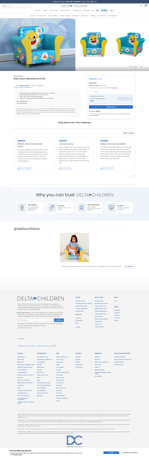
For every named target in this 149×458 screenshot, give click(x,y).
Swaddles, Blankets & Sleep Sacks (26, 402)
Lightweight (79, 365)
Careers (78, 327)
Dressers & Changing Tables (26, 365)
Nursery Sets (21, 357)
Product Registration (101, 311)
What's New (86, 10)
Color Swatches (99, 327)
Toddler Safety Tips (81, 309)
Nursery (32, 16)
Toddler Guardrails (119, 357)
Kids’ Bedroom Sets (42, 357)
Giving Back (79, 320)
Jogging (78, 359)
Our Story (78, 318)
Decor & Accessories (24, 380)
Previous (129, 175)
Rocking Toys (60, 380)
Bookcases (21, 385)
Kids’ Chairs (40, 372)
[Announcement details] (55, 346)
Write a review (129, 133)
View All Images (133, 67)
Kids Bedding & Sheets (43, 383)
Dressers (39, 365)
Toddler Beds (41, 362)
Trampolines (60, 383)
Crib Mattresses (22, 372)
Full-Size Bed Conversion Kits (122, 359)
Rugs (19, 388)
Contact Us (98, 324)
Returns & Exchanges (101, 319)
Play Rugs (59, 385)
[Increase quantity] (96, 91)
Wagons (68, 16)
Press (77, 323)
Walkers (97, 367)
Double (78, 362)
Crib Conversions (65, 10)
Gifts (92, 10)
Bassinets (20, 377)
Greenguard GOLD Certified (84, 303)
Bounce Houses (60, 388)
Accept (111, 452)
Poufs (58, 401)
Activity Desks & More (62, 372)
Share (141, 67)
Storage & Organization (25, 390)
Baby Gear (75, 16)
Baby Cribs (21, 359)
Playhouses (59, 362)
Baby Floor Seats (100, 370)
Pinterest (117, 315)
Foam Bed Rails (41, 388)
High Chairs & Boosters (101, 362)
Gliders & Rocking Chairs (25, 367)
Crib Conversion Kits (24, 395)
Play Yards (98, 365)
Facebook (117, 313)
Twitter (116, 320)
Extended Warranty (100, 314)
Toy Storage (60, 367)
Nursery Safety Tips (81, 306)
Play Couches (60, 377)
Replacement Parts (100, 309)
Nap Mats (40, 395)
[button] (93, 79)
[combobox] (16, 6)
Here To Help (53, 10)
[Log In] (141, 6)
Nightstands (40, 367)
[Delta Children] (41, 299)
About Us (37, 10)
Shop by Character (42, 393)
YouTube (117, 318)
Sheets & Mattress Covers (25, 375)
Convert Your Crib (100, 306)
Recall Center (80, 311)
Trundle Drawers (22, 393)
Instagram (117, 310)
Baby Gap (20, 362)
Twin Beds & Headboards (44, 359)
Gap (97, 10)
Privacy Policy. (18, 455)
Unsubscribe (21, 338)
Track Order (98, 321)
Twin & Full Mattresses (43, 385)
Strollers (62, 16)
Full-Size (78, 357)
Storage (39, 370)
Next (134, 175)
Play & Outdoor (52, 16)
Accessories (101, 16)
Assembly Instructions (101, 303)
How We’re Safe (80, 301)
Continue (58, 320)
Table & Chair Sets (42, 375)
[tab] (22, 86)
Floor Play (59, 393)
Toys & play (59, 359)
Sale (111, 10)
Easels (58, 365)
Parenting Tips (77, 10)
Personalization (112, 16)
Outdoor (58, 370)
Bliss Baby (104, 10)
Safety (45, 10)
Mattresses (84, 16)
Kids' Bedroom (41, 16)
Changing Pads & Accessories (23, 398)
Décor (39, 377)
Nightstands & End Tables (25, 383)
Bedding (93, 16)
